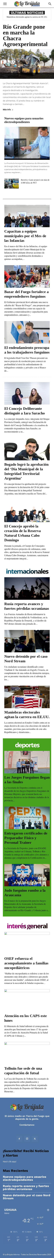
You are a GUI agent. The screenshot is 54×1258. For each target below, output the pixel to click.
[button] (5, 4)
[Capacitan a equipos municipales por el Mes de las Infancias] (27, 216)
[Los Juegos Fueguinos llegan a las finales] (27, 762)
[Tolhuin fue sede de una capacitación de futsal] (27, 1053)
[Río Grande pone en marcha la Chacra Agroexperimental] (27, 64)
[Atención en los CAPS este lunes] (27, 1000)
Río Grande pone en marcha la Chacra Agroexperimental (25, 35)
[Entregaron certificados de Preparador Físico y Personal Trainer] (27, 818)
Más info (7, 110)
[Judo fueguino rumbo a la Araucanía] (27, 875)
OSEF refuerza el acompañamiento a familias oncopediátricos (26, 963)
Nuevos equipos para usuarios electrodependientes (23, 120)
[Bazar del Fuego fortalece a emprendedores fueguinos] (27, 276)
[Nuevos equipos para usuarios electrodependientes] (27, 143)
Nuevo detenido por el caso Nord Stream (26, 1197)
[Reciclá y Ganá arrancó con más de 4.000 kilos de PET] (11, 184)
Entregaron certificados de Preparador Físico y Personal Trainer (25, 838)
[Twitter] (35, 1139)
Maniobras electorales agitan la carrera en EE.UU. (27, 17)
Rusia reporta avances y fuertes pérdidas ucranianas (26, 1188)
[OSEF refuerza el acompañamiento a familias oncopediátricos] (27, 943)
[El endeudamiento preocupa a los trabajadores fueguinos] (27, 332)
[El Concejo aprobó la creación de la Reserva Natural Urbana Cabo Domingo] (27, 511)
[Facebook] (19, 1139)
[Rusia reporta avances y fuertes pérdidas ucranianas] (27, 588)
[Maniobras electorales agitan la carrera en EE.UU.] (27, 697)
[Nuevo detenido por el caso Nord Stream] (27, 641)
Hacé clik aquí (9, 1161)
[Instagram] (27, 1139)
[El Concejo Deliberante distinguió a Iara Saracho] (27, 393)
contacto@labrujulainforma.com (27, 1127)
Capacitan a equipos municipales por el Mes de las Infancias (25, 236)
